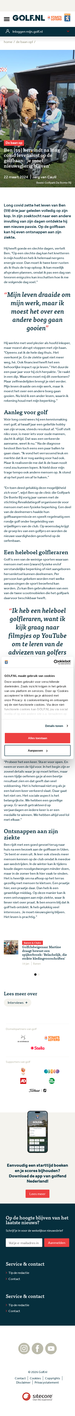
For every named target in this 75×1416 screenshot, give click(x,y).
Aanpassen (35, 750)
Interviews (16, 1002)
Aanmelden (56, 1242)
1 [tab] (35, 974)
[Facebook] (37, 1352)
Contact (14, 1279)
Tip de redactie (18, 1273)
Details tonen (54, 725)
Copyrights (52, 1378)
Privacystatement (47, 1382)
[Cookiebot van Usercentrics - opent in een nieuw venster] (54, 662)
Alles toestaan (37, 738)
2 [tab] (39, 974)
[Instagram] (24, 1352)
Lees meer (37, 1194)
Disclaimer (23, 1382)
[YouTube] (51, 1352)
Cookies (35, 1378)
